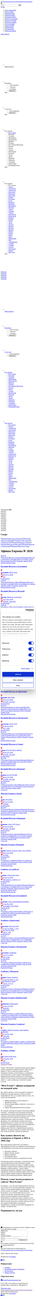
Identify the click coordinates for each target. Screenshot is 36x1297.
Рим (9, 240)
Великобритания (13, 406)
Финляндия (12, 393)
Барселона (11, 192)
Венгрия (11, 394)
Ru (12, 12)
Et (14, 24)
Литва (10, 396)
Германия (11, 401)
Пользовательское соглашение (14, 1269)
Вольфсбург (12, 206)
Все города (12, 425)
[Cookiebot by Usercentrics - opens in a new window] (25, 610)
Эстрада (13, 333)
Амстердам (12, 189)
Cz (13, 27)
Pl (13, 26)
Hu (15, 31)
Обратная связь (6, 1288)
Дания (10, 398)
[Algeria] (14, 1234)
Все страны (12, 133)
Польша (11, 384)
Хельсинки (12, 249)
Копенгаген (12, 214)
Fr (15, 22)
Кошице (11, 218)
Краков (10, 219)
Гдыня (10, 209)
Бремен (10, 197)
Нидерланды (12, 381)
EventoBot (12, 1256)
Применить (12, 91)
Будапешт (11, 199)
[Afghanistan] (14, 1231)
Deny (18, 685)
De (14, 14)
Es (14, 15)
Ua (15, 17)
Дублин (11, 213)
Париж (10, 233)
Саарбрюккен (12, 242)
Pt (16, 19)
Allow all (18, 674)
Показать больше (6, 1064)
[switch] (31, 649)
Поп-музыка (14, 330)
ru (4, 7)
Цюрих (10, 250)
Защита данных (10, 1272)
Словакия (11, 403)
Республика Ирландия (15, 386)
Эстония (11, 377)
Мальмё (11, 230)
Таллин (10, 247)
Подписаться (23, 1240)
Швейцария (12, 379)
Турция (10, 391)
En (15, 10)
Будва (10, 201)
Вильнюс (11, 204)
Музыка (13, 331)
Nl (15, 20)
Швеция (11, 382)
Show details (25, 668)
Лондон (11, 225)
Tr (13, 29)
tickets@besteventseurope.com (11, 1280)
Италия (10, 388)
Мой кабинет (5, 34)
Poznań (10, 187)
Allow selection (18, 680)
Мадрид (11, 226)
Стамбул (11, 243)
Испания (11, 376)
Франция (11, 400)
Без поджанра (14, 354)
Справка (7, 1267)
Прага (10, 235)
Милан (10, 231)
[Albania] (14, 1232)
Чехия (10, 389)
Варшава (11, 202)
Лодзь (10, 221)
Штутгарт (11, 252)
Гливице (11, 211)
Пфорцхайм (12, 238)
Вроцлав (11, 207)
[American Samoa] (14, 1236)
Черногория (12, 405)
